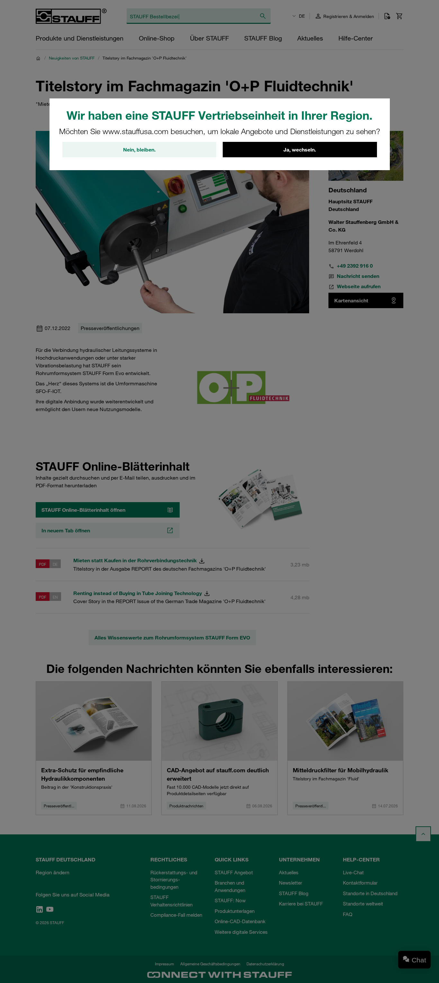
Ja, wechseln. (299, 149)
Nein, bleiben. (139, 149)
